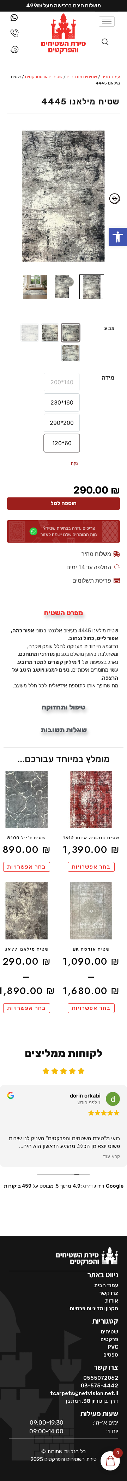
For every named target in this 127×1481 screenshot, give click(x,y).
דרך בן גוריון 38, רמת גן (92, 1401)
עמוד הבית (110, 76)
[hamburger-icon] (107, 21)
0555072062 (100, 1378)
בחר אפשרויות (91, 866)
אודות (111, 1301)
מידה (108, 377)
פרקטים (109, 1339)
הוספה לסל (63, 503)
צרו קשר (108, 1293)
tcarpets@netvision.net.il (84, 1393)
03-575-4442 (99, 1386)
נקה (74, 463)
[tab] (63, 612)
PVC (113, 1347)
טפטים (110, 1355)
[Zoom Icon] (63, 196)
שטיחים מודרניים (82, 76)
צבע (109, 328)
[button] (118, 237)
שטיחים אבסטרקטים (43, 76)
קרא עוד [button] (111, 1156)
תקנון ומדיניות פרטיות (93, 1308)
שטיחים (109, 1332)
